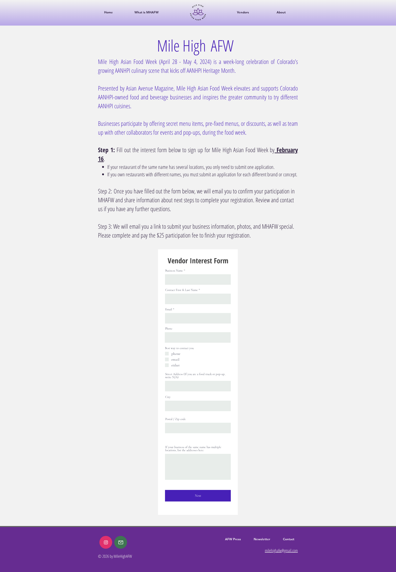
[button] (253, 12)
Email (168, 309)
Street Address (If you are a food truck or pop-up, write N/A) (195, 376)
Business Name (174, 270)
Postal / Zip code (175, 419)
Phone (168, 328)
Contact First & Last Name (181, 290)
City (168, 397)
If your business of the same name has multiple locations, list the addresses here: (193, 449)
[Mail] (105, 542)
